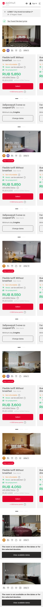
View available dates (21, 555)
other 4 (26, 588)
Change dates (18, 118)
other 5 (26, 376)
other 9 (26, 156)
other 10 (26, 266)
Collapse (21, 21)
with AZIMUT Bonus (8, 77)
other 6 (26, 50)
